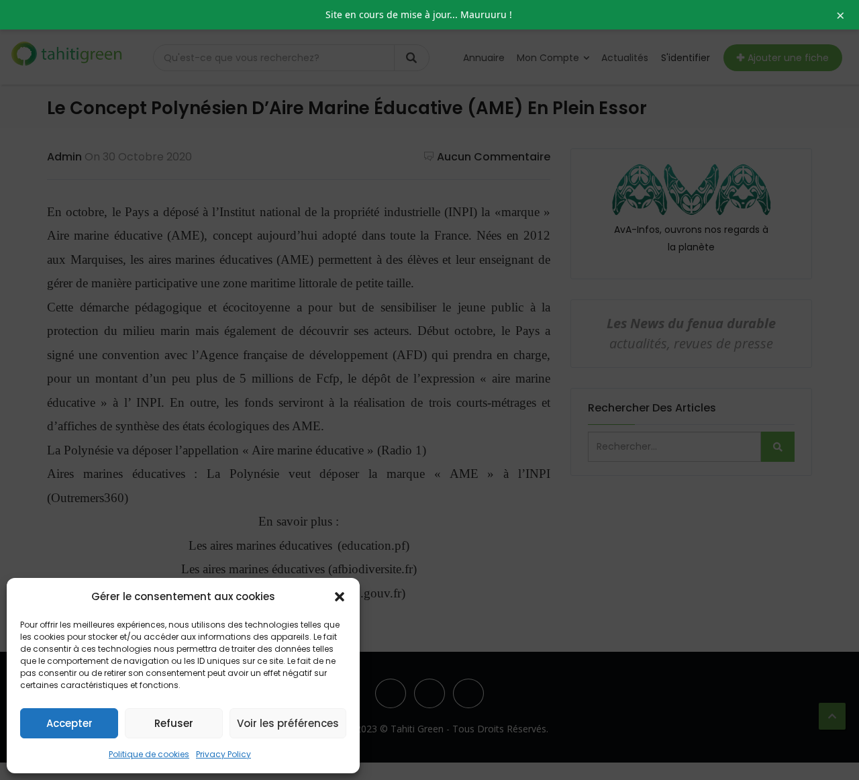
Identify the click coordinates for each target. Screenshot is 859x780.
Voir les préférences (288, 723)
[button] (339, 596)
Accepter (69, 723)
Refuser (173, 723)
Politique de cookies (149, 754)
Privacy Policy (223, 754)
